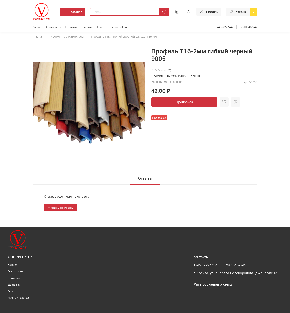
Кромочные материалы (67, 36)
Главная (38, 36)
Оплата (100, 27)
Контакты (71, 27)
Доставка (86, 27)
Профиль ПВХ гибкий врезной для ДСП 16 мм (124, 36)
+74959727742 (224, 27)
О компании (54, 27)
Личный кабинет (119, 27)
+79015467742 (248, 27)
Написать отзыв (61, 207)
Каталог (76, 12)
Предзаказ (184, 102)
